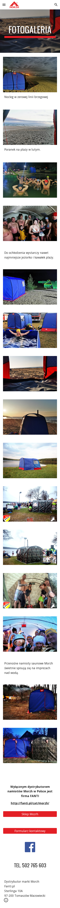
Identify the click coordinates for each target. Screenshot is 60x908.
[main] (30, 31)
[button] (4, 4)
